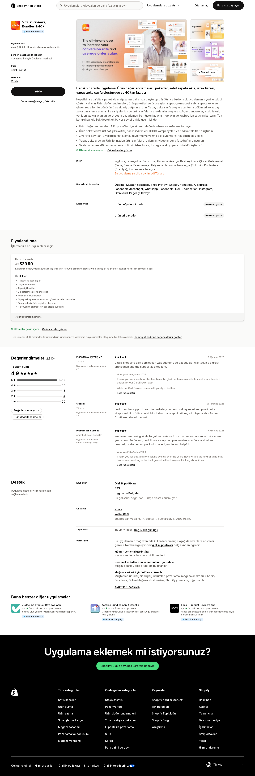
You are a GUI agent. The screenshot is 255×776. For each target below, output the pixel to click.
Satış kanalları (67, 700)
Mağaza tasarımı (69, 727)
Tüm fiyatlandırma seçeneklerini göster (158, 337)
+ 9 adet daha (207, 72)
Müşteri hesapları (137, 184)
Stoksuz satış (114, 700)
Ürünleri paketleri (126, 215)
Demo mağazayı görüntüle (38, 101)
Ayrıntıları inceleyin (127, 587)
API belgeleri (160, 706)
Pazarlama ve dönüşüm (73, 734)
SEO (108, 734)
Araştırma (158, 727)
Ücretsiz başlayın (228, 5)
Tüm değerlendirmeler (27, 416)
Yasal (202, 740)
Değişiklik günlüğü (146, 530)
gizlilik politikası (162, 545)
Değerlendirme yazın (26, 410)
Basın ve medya (209, 720)
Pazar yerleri (113, 706)
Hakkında (205, 700)
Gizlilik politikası (125, 483)
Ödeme (120, 184)
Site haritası (91, 765)
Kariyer (203, 706)
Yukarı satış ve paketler (120, 720)
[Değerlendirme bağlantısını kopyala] (107, 357)
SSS (117, 488)
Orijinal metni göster (119, 150)
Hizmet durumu (209, 747)
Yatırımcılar (206, 713)
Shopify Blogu (161, 720)
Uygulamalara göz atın (161, 5)
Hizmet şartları (44, 765)
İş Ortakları (206, 727)
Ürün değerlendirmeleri (130, 204)
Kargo (109, 740)
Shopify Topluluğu (164, 713)
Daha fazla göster (126, 393)
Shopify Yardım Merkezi (167, 700)
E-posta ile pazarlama (119, 727)
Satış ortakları (208, 734)
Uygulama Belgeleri (127, 493)
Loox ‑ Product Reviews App (198, 604)
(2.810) (22, 69)
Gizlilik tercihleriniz (116, 765)
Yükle (38, 91)
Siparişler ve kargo (70, 720)
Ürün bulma (65, 706)
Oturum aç (202, 5)
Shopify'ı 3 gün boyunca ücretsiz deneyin (128, 666)
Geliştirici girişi (21, 765)
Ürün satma (65, 713)
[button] (48, 611)
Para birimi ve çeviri (118, 747)
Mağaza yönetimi (69, 740)
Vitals (14, 81)
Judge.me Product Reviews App (41, 604)
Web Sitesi (122, 514)
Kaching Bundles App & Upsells (120, 604)
